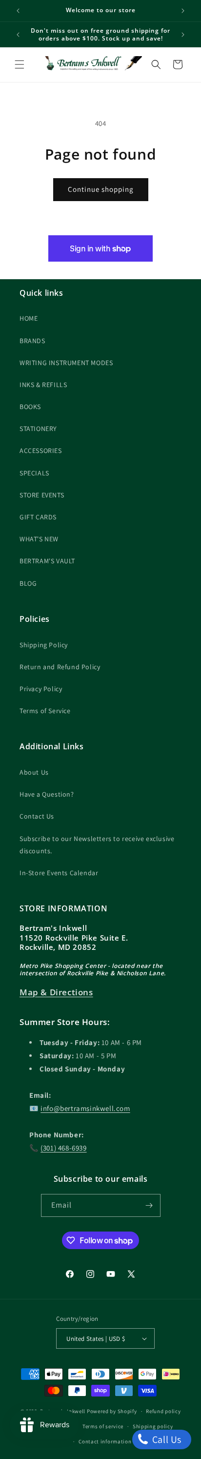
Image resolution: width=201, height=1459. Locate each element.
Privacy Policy (41, 688)
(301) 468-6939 (63, 1147)
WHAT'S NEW (39, 538)
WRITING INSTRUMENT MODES (66, 362)
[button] (19, 64)
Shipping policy (153, 1426)
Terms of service (102, 1426)
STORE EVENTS (42, 495)
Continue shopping (101, 189)
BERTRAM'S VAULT (47, 560)
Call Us (165, 1439)
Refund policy (163, 1411)
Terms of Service (45, 710)
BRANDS (32, 340)
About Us (34, 772)
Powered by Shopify (112, 1411)
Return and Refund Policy (60, 666)
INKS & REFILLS (43, 384)
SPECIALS (34, 473)
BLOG (28, 583)
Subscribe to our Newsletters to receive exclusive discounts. (97, 844)
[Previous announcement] (18, 10)
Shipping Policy (44, 644)
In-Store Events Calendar (59, 872)
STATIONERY (38, 428)
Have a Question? (47, 794)
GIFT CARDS (38, 517)
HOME (29, 318)
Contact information (105, 1441)
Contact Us (37, 816)
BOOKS (30, 406)
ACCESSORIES (41, 450)
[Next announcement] (183, 10)
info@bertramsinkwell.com (85, 1108)
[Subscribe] (149, 1205)
